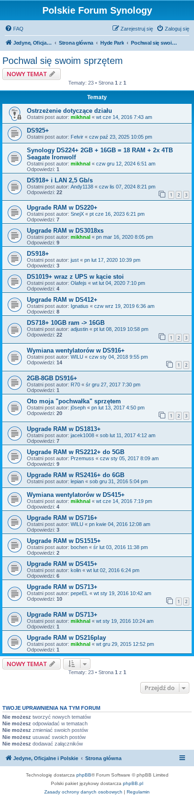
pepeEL (79, 593)
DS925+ (38, 130)
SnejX (77, 214)
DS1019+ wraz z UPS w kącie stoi (75, 276)
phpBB (83, 774)
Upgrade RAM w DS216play (66, 637)
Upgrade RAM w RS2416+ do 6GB (75, 475)
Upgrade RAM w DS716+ (62, 517)
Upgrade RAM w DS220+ (62, 207)
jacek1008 (82, 435)
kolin (76, 570)
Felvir (77, 137)
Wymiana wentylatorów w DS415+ (76, 494)
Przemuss (82, 458)
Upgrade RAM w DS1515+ (64, 540)
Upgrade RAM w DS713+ (62, 586)
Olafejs (79, 283)
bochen (79, 547)
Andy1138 (82, 186)
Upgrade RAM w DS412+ (62, 299)
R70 (75, 384)
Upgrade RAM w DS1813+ (64, 428)
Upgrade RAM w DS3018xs (65, 230)
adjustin (79, 329)
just (75, 260)
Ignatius (80, 306)
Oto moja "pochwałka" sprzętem (74, 401)
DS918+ (38, 253)
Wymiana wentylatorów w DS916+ (76, 350)
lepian (77, 481)
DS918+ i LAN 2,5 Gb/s (60, 180)
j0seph (78, 407)
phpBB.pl (133, 783)
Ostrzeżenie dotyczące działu (69, 110)
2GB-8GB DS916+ (52, 378)
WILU (77, 357)
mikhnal (80, 117)
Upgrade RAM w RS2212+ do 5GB (75, 451)
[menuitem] (14, 28)
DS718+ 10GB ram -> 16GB (66, 322)
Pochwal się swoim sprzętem (62, 60)
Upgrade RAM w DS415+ (62, 563)
